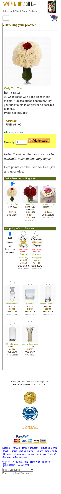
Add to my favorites (13, 132)
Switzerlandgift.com (40, 381)
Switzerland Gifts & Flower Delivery (19, 11)
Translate (24, 473)
